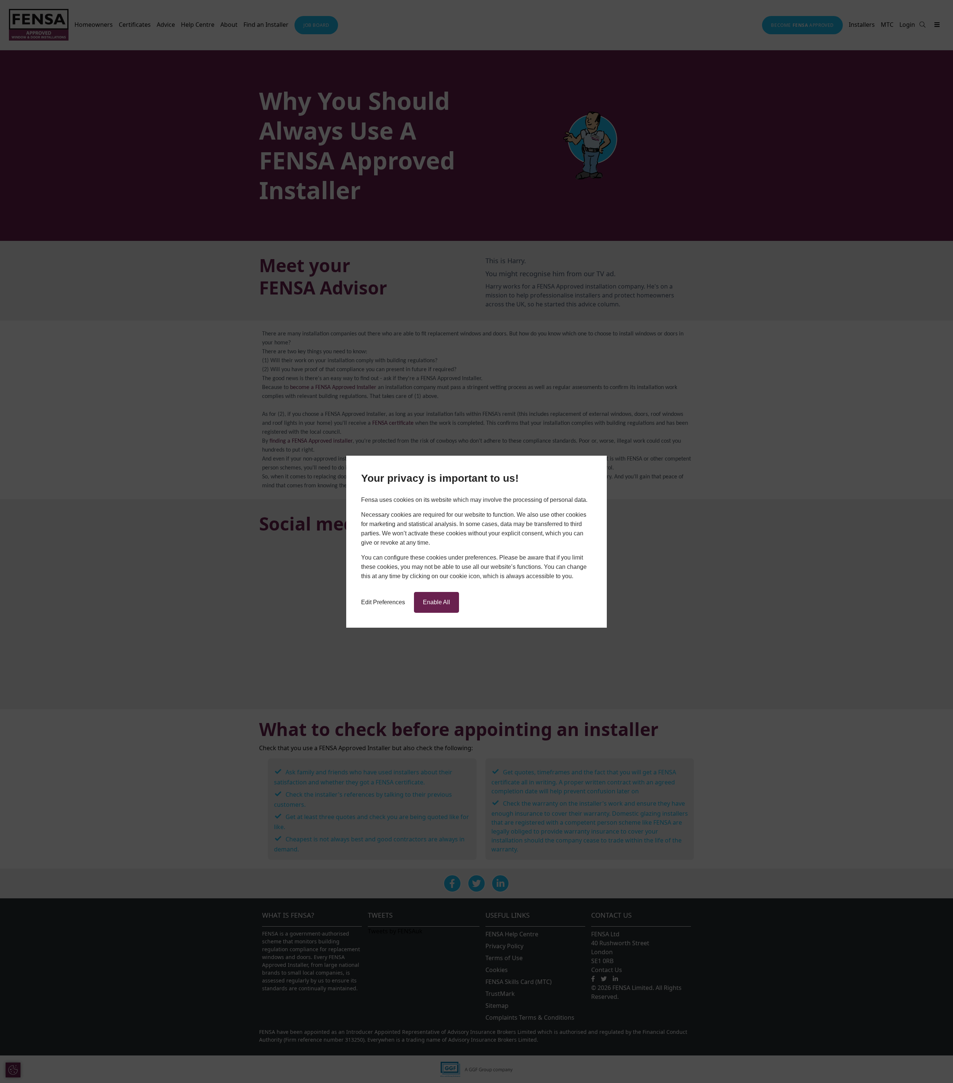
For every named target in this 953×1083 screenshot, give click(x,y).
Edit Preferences (383, 602)
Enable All (436, 602)
